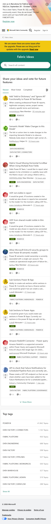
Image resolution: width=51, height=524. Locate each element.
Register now (9, 21)
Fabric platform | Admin (14, 477)
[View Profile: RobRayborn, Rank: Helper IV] (5, 128)
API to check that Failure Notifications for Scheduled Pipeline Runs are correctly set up (27, 369)
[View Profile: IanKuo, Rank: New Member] (5, 251)
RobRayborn (14, 141)
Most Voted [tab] (16, 89)
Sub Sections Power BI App (21, 279)
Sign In (45, 30)
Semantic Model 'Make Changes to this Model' (26, 127)
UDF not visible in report (20, 193)
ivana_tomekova (15, 205)
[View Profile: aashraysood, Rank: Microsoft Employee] (5, 342)
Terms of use (39, 510)
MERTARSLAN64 (15, 178)
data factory (9, 450)
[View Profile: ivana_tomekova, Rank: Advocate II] (5, 194)
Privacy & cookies (24, 510)
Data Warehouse (10, 470)
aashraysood (14, 353)
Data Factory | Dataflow (14, 484)
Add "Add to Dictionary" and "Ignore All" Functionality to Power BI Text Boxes (27, 97)
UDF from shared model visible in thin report (26, 221)
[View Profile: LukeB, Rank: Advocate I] (5, 281)
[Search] (30, 30)
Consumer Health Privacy (36, 518)
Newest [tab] (6, 89)
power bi (7, 423)
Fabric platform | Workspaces (17, 463)
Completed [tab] (27, 89)
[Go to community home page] (17, 30)
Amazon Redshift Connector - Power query (28, 340)
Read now (34, 49)
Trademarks (6, 515)
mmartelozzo (14, 111)
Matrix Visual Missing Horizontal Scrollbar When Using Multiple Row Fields (28, 164)
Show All (6, 491)
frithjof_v (12, 383)
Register (37, 30)
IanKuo (12, 265)
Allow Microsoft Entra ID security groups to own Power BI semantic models (28, 251)
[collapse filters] (46, 89)
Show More (27, 402)
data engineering (11, 443)
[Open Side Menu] (3, 30)
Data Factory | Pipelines (14, 457)
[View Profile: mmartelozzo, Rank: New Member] (5, 98)
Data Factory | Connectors (15, 430)
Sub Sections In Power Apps (22, 310)
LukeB (11, 292)
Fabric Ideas (9, 37)
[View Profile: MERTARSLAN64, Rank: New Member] (5, 165)
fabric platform (10, 436)
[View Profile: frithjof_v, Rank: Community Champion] (5, 369)
